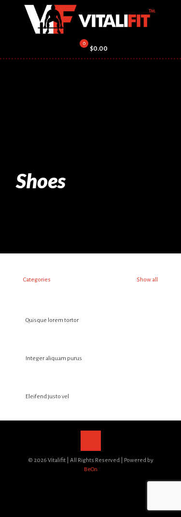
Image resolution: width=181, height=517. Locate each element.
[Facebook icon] (75, 483)
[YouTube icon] (95, 483)
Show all (147, 280)
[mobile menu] (168, 19)
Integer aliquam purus (54, 358)
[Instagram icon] (106, 483)
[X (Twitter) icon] (85, 483)
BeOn (90, 469)
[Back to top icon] (91, 441)
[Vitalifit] (90, 19)
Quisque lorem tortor (52, 320)
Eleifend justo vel (47, 396)
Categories (37, 280)
